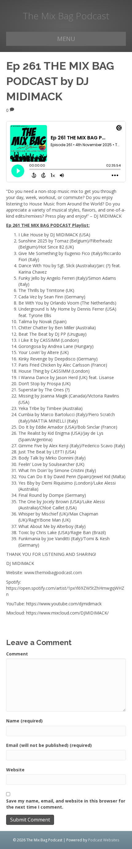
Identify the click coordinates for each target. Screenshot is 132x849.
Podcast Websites (103, 840)
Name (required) (24, 721)
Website (15, 770)
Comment (17, 654)
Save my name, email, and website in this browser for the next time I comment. (65, 804)
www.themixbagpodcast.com (53, 572)
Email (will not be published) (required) (49, 745)
